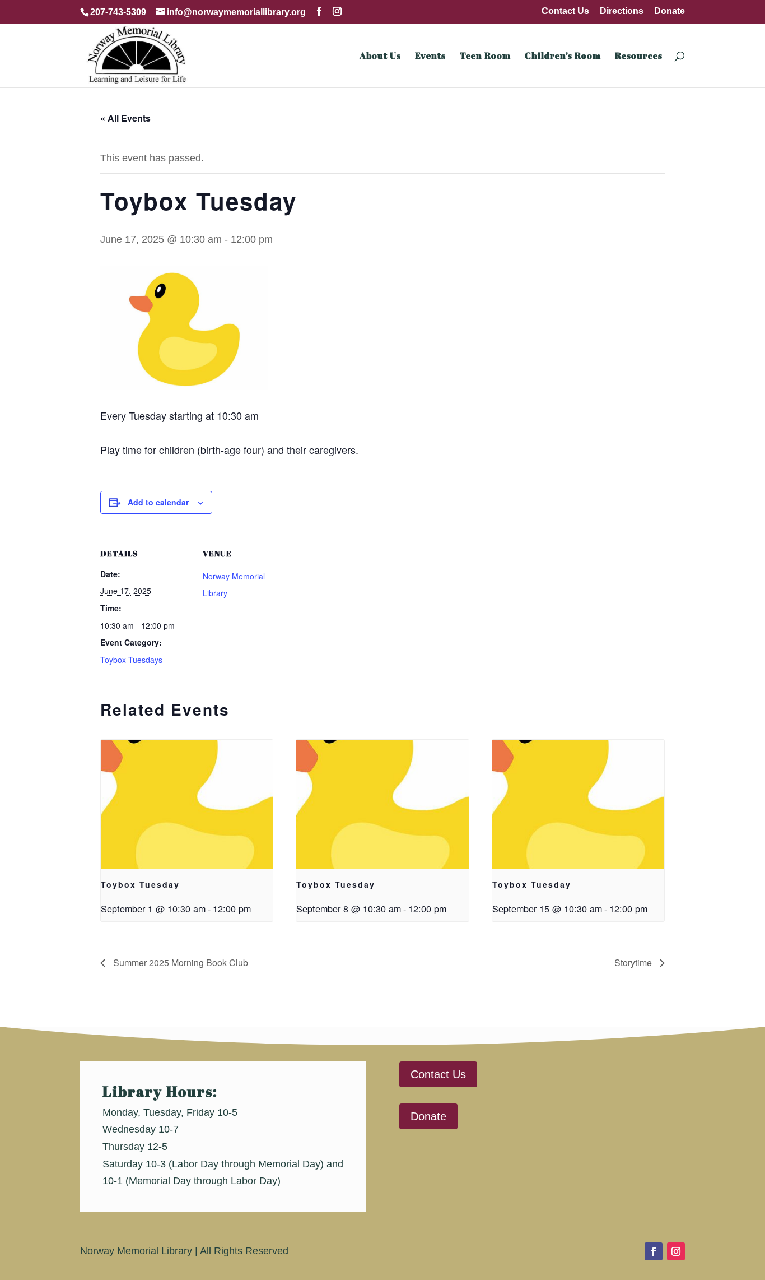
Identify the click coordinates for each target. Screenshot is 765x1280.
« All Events (125, 118)
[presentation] (187, 804)
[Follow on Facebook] (654, 1251)
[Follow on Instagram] (676, 1251)
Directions (621, 11)
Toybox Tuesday (140, 884)
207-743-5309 (118, 12)
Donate (669, 11)
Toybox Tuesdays (131, 659)
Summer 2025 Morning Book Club (179, 962)
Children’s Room (563, 57)
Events (430, 57)
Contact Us (565, 11)
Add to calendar (158, 502)
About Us (380, 57)
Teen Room (485, 57)
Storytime (634, 962)
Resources (639, 57)
